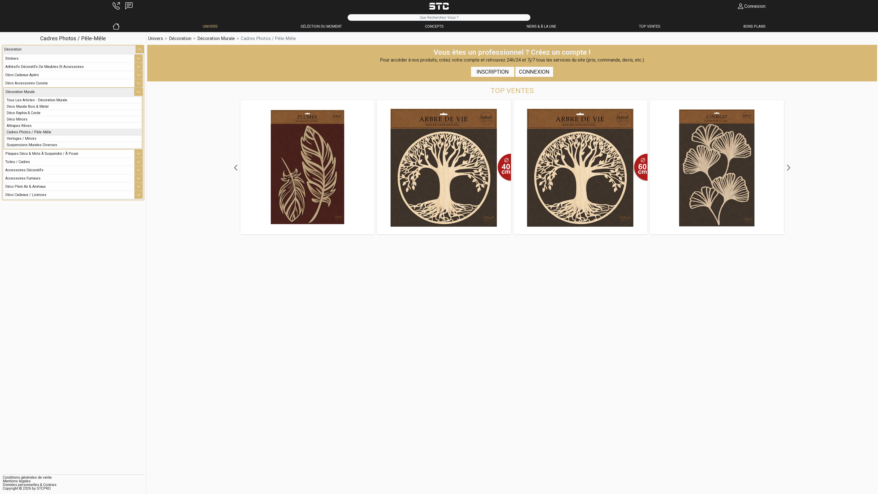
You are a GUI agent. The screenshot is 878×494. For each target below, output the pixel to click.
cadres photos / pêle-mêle (29, 132)
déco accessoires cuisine (26, 83)
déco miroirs (17, 119)
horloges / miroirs (21, 138)
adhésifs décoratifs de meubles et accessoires (44, 66)
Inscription (492, 72)
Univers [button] (155, 38)
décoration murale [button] (216, 38)
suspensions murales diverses (32, 145)
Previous (235, 167)
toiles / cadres (17, 162)
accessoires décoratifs (24, 170)
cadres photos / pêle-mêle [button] (268, 38)
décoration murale (20, 92)
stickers (12, 58)
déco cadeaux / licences (25, 195)
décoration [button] (180, 38)
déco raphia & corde (23, 113)
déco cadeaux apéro (22, 75)
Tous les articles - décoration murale (37, 100)
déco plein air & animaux (25, 186)
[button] (116, 6)
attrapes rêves (19, 126)
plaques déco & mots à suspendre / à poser (41, 153)
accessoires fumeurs (22, 178)
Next (788, 167)
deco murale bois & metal (27, 106)
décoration (12, 49)
